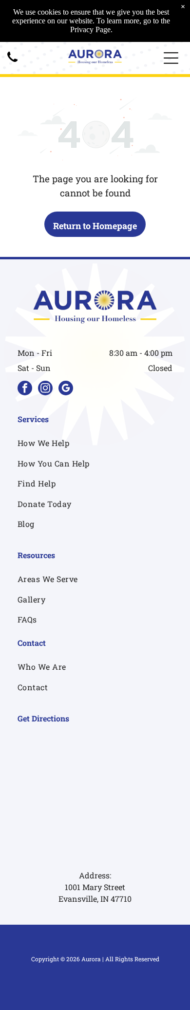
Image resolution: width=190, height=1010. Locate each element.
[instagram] (45, 389)
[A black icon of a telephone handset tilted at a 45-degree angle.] (12, 62)
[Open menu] (171, 58)
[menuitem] (95, 443)
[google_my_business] (65, 389)
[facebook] (25, 389)
